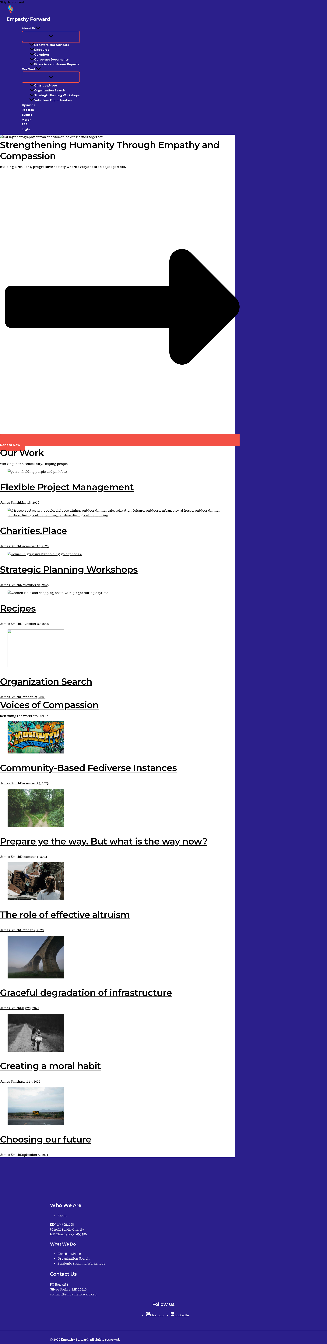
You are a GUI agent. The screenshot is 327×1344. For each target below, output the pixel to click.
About (62, 1216)
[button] (38, 28)
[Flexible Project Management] (117, 471)
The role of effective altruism (65, 914)
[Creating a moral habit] (117, 1033)
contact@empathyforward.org (73, 1294)
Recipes (28, 110)
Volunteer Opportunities (53, 100)
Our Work (29, 69)
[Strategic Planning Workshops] (117, 554)
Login (26, 129)
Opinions (28, 105)
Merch (26, 120)
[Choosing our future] (117, 1106)
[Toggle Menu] (51, 36)
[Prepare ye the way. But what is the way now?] (117, 809)
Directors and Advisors (51, 45)
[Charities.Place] (117, 513)
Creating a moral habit (50, 1065)
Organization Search (49, 90)
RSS (24, 124)
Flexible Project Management (67, 487)
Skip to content (12, 2)
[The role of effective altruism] (117, 882)
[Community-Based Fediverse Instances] (117, 738)
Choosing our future (45, 1139)
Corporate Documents (51, 59)
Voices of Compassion (49, 704)
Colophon (41, 55)
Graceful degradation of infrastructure (86, 992)
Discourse (41, 50)
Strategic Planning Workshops (57, 95)
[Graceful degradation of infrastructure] (117, 958)
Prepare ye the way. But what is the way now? (103, 841)
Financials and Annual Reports (56, 64)
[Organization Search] (117, 649)
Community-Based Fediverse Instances (88, 767)
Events (27, 115)
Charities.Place (45, 85)
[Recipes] (117, 593)
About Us (29, 28)
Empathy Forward (28, 19)
